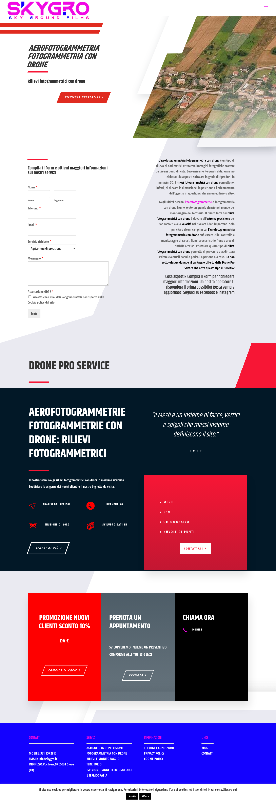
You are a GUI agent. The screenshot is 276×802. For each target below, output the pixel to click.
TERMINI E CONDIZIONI (159, 748)
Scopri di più (47, 548)
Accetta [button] (132, 796)
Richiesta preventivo (83, 97)
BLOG (204, 748)
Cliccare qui (230, 789)
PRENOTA (136, 675)
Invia (34, 313)
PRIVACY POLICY (154, 753)
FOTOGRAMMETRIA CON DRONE (106, 753)
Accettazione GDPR (40, 292)
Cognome (58, 200)
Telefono (34, 208)
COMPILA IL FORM (63, 670)
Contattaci (193, 548)
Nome (32, 187)
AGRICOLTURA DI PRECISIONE (104, 748)
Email (32, 225)
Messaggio (35, 258)
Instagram (227, 292)
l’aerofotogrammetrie (198, 202)
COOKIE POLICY (153, 759)
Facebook (207, 292)
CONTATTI (207, 753)
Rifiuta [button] (145, 796)
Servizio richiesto (39, 242)
